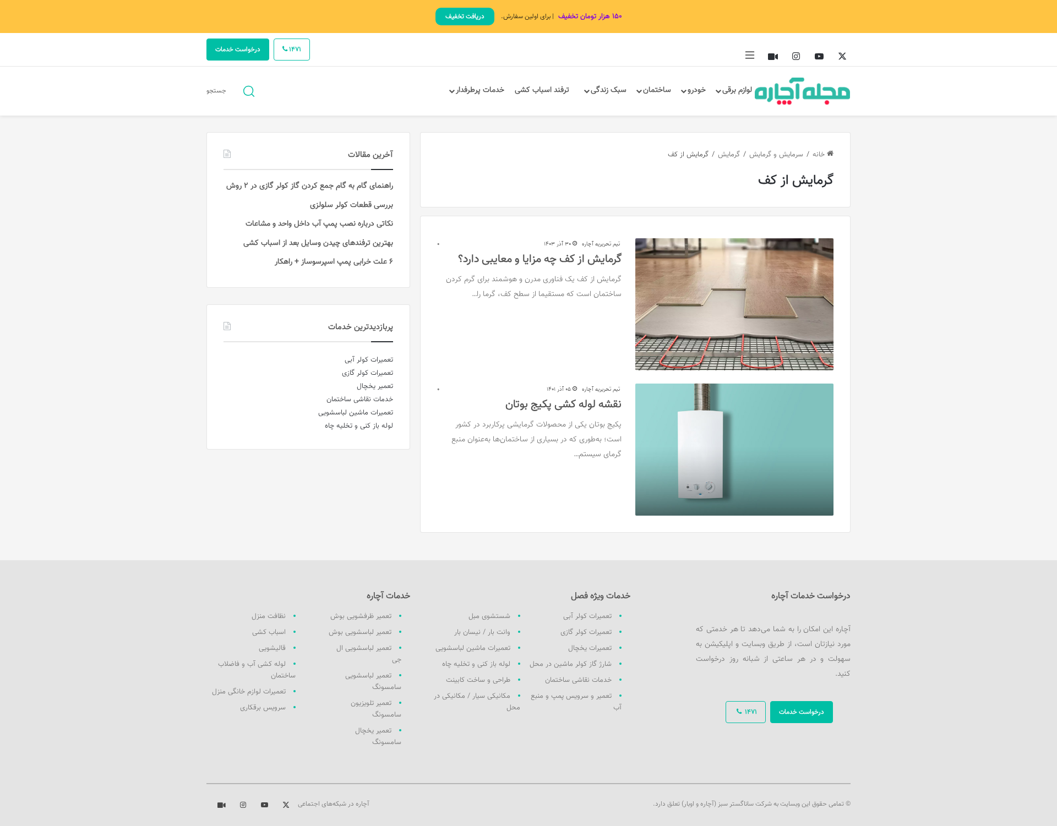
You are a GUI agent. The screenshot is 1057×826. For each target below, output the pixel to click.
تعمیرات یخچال (590, 648)
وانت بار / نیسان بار (482, 632)
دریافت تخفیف (464, 16)
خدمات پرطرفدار (480, 90)
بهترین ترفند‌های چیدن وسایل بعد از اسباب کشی (318, 243)
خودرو (697, 90)
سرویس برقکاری (263, 707)
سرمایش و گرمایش (776, 154)
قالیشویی (272, 648)
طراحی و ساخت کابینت (478, 680)
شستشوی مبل (489, 616)
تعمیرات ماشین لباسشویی (472, 648)
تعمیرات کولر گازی (586, 632)
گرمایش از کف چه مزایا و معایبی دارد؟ (540, 259)
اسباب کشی (269, 632)
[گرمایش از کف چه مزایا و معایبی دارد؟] (734, 304)
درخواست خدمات (237, 49)
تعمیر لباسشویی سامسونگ (373, 681)
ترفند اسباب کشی (542, 90)
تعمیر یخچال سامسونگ (378, 736)
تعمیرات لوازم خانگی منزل (249, 691)
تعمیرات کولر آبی (587, 616)
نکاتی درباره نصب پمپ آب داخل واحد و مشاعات (319, 224)
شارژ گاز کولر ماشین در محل (571, 664)
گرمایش (729, 154)
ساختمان (657, 90)
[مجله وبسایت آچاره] (803, 91)
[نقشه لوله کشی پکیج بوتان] (734, 450)
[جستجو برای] (249, 90)
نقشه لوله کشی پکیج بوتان (563, 404)
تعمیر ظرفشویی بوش (360, 616)
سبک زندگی (608, 90)
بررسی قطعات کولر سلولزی (351, 205)
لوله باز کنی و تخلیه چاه (476, 664)
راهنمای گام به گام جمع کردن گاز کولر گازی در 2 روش (309, 186)
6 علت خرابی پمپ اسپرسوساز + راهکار (334, 262)
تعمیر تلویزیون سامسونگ (376, 709)
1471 (294, 49)
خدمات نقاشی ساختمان (578, 680)
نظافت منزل (269, 616)
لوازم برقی (737, 90)
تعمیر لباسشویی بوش (360, 632)
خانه (820, 154)
